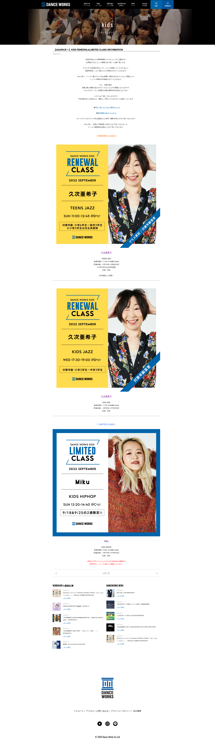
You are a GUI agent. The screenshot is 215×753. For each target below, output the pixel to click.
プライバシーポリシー (121, 710)
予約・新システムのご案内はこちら (107, 107)
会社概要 (137, 710)
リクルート (79, 710)
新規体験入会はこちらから (107, 113)
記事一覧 (106, 573)
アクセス (90, 710)
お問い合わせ (102, 710)
